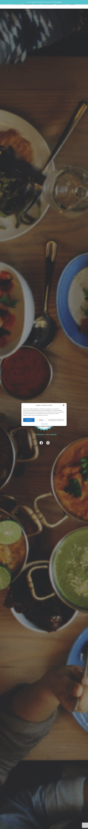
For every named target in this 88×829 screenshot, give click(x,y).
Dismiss (59, 2)
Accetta (28, 420)
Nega (41, 420)
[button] (64, 405)
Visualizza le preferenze (56, 420)
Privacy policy (44, 423)
